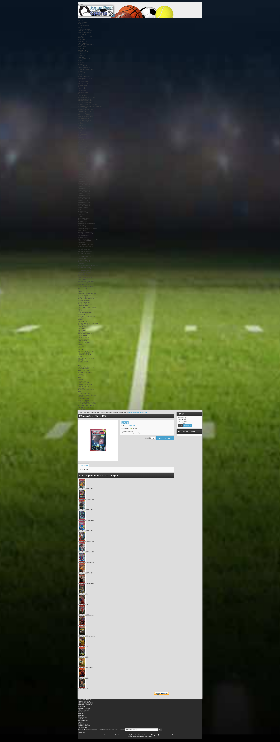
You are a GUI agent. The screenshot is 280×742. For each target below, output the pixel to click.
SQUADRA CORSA (83, 118)
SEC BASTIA (81, 27)
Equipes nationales (83, 122)
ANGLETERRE (82, 134)
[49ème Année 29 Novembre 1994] (82, 651)
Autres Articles (82, 279)
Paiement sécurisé (83, 710)
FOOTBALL (81, 20)
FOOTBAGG (81, 409)
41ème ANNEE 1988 (84, 157)
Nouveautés (81, 715)
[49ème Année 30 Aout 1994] (82, 515)
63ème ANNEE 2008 (84, 183)
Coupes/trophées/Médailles (86, 281)
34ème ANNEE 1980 (84, 158)
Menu (79, 18)
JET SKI (80, 365)
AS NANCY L (82, 53)
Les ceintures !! (82, 341)
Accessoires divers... (84, 339)
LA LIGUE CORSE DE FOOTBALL (88, 104)
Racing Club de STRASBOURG (87, 45)
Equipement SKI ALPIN (84, 355)
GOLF (79, 377)
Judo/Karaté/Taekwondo (85, 334)
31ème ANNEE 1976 (84, 199)
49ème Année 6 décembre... (86, 667)
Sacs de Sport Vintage (84, 272)
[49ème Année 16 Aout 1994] (82, 483)
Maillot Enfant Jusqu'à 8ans (86, 299)
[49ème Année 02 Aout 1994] (82, 525)
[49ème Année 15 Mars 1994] (82, 494)
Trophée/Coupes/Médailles (86, 116)
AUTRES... (81, 216)
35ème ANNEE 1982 (84, 197)
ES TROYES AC (82, 66)
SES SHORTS (82, 113)
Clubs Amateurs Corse (84, 99)
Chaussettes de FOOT (84, 257)
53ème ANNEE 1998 (84, 186)
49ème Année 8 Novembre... (86, 636)
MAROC (80, 143)
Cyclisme (80, 379)
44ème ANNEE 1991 (84, 171)
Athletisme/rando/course (85, 384)
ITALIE (79, 132)
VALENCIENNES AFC (84, 67)
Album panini (82, 290)
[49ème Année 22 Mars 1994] (82, 536)
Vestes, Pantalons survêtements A (88, 323)
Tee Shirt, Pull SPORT (84, 397)
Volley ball (81, 376)
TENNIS (80, 344)
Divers (79, 391)
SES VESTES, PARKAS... (85, 102)
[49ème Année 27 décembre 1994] (82, 683)
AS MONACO (82, 34)
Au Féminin (81, 225)
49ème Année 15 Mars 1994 (86, 499)
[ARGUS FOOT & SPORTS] (98, 10)
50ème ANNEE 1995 (84, 190)
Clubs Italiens (82, 88)
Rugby (80, 309)
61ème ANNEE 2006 (84, 179)
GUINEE (80, 148)
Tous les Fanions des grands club (88, 265)
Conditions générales (84, 726)
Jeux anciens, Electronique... (86, 405)
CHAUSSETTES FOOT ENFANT (87, 307)
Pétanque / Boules (83, 386)
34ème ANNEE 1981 (84, 160)
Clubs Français (82, 22)
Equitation (81, 388)
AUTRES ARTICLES (84, 260)
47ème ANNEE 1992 (84, 172)
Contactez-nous (82, 727)
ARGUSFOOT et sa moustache (87, 404)
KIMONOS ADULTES (84, 337)
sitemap (174, 735)
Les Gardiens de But (84, 250)
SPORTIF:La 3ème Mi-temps (86, 402)
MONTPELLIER (82, 41)
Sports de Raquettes (84, 342)
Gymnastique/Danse (84, 370)
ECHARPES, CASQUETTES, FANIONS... (90, 106)
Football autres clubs (84, 76)
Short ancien (81, 328)
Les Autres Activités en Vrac (86, 367)
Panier (181, 413)
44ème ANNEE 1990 (84, 185)
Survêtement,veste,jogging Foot (87, 293)
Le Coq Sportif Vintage (84, 271)
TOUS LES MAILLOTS (84, 120)
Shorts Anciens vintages (85, 278)
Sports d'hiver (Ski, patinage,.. (86, 351)
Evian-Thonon (82, 80)
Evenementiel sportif (84, 398)
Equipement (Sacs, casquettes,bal (88, 297)
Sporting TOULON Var (84, 59)
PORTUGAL (81, 139)
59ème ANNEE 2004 (84, 178)
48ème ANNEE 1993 (84, 174)
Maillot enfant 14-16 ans (85, 304)
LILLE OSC (81, 48)
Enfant (79, 292)
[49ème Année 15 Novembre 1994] (82, 641)
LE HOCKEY (81, 356)
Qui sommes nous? (164, 735)
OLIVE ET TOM (82, 288)
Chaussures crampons (84, 255)
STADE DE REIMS (83, 81)
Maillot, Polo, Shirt (83, 325)
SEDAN (80, 74)
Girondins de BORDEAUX (85, 36)
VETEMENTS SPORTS (84, 393)
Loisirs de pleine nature (85, 372)
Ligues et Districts (83, 237)
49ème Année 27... (83, 688)
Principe (80, 722)
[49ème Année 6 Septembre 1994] (82, 588)
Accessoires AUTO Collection (86, 316)
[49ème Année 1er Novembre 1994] (82, 620)
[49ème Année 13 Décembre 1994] (82, 672)
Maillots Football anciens (85, 276)
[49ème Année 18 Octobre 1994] (82, 609)
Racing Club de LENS (84, 32)
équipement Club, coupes (85, 246)
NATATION (81, 360)
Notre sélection (82, 717)
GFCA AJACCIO (82, 85)
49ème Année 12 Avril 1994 (86, 562)
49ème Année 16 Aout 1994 (86, 489)
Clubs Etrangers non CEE (85, 244)
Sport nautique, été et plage (86, 358)
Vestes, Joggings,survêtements (87, 395)
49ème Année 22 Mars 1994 (86, 541)
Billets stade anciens (84, 274)
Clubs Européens (83, 87)
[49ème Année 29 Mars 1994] (82, 546)
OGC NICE (81, 38)
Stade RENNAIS (82, 43)
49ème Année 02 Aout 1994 (86, 531)
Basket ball (81, 318)
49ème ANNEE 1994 (84, 176)
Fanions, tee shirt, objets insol (86, 286)
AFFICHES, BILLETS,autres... (86, 111)
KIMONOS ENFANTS (84, 335)
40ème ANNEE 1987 (84, 155)
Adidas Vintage (82, 321)
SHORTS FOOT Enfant (84, 295)
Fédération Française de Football (87, 228)
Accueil (80, 412)
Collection (81, 264)
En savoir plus (83, 465)
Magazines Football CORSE (86, 109)
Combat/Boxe (82, 381)
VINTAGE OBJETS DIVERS (86, 407)
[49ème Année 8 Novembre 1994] (82, 630)
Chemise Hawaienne (84, 369)
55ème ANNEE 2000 (84, 206)
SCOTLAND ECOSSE (84, 144)
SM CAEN (81, 57)
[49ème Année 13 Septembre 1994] (82, 599)
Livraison (118, 735)
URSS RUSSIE (82, 141)
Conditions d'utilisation (142, 735)
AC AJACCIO (81, 55)
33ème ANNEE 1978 (84, 167)
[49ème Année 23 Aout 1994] (82, 504)
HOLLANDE (81, 137)
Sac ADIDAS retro (83, 327)
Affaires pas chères (83, 248)
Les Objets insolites (83, 235)
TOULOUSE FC (82, 46)
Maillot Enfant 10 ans (84, 300)
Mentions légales (83, 724)
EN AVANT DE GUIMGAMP (86, 69)
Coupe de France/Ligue (85, 232)
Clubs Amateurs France (85, 283)
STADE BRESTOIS (83, 83)
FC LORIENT (81, 73)
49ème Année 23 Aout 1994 (86, 510)
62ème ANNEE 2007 (84, 181)
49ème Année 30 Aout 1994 (86, 520)
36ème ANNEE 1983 (84, 153)
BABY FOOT (81, 214)
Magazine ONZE (83, 221)
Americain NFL (82, 227)
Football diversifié (83, 207)
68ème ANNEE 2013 (84, 200)
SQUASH (80, 349)
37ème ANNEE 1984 (84, 151)
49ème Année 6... (83, 594)
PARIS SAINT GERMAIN (85, 31)
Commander (187, 425)
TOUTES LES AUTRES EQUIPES (87, 146)
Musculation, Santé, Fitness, (86, 390)
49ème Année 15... (83, 646)
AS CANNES (81, 64)
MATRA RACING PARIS (85, 78)
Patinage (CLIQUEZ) (84, 353)
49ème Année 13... (83, 604)
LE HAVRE (81, 62)
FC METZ (80, 60)
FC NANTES (81, 39)
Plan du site (81, 712)
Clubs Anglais (82, 90)
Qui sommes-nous (83, 720)
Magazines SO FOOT (84, 262)
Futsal (79, 209)
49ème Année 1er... (83, 625)
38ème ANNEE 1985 (84, 164)
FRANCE (80, 123)
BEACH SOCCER (83, 213)
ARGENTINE (81, 127)
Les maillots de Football (85, 251)
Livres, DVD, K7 (82, 230)
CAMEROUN (81, 136)
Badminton (81, 346)
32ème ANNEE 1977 (84, 165)
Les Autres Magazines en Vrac (87, 223)
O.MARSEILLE (82, 24)
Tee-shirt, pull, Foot (83, 108)
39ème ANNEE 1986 (84, 162)
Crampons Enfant (83, 306)
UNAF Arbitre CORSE (84, 115)
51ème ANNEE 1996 (84, 188)
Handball (80, 320)
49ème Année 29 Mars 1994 (86, 552)
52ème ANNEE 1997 (84, 192)
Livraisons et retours (84, 708)
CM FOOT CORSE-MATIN (85, 101)
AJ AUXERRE (82, 50)
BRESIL (80, 130)
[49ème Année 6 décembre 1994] (82, 662)
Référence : (125, 426)
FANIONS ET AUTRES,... (85, 241)
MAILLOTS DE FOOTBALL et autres (88, 239)
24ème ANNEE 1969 (84, 202)
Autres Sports (82, 332)
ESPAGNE (81, 125)
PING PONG (81, 348)
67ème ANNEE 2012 (84, 195)
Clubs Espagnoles (83, 94)
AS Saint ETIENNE (83, 25)
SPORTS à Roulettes (84, 383)
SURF (79, 363)
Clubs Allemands (83, 92)
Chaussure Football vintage (86, 269)
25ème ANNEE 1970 (84, 204)
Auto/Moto (81, 311)
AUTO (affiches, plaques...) (86, 313)
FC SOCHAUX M (83, 52)
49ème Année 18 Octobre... (86, 615)
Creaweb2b (148, 737)
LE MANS (80, 71)
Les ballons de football (84, 267)
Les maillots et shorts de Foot (86, 234)
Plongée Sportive (83, 362)
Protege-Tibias (82, 258)
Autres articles (82, 330)
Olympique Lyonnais (84, 29)
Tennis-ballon (82, 211)
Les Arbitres (81, 243)
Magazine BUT (82, 220)
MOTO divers (81, 314)
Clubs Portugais (82, 95)
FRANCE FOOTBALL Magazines (87, 150)
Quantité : (148, 438)
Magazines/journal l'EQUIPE (86, 400)
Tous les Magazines (83, 218)
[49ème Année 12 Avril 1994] (82, 557)
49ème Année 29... (83, 657)
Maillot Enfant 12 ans (84, 302)
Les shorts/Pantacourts (84, 253)
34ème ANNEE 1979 (84, 169)
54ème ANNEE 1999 (84, 193)
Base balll (81, 374)
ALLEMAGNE (82, 129)
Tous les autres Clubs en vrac (86, 97)
